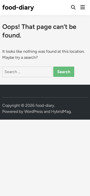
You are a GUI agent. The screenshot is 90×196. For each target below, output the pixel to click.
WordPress (33, 111)
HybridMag (61, 111)
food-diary (18, 7)
